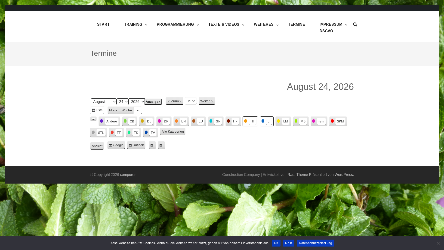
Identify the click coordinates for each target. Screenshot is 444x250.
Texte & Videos (223, 24)
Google (119, 146)
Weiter (205, 101)
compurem (128, 175)
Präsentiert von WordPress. (331, 175)
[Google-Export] (152, 145)
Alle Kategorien (173, 131)
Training (133, 24)
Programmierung (175, 24)
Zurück (176, 101)
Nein (288, 243)
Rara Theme (297, 175)
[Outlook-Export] (161, 145)
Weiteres (264, 24)
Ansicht (98, 146)
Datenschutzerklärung (315, 243)
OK (276, 243)
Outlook (139, 146)
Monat (113, 110)
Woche (127, 110)
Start (103, 24)
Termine (296, 24)
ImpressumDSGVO (331, 27)
